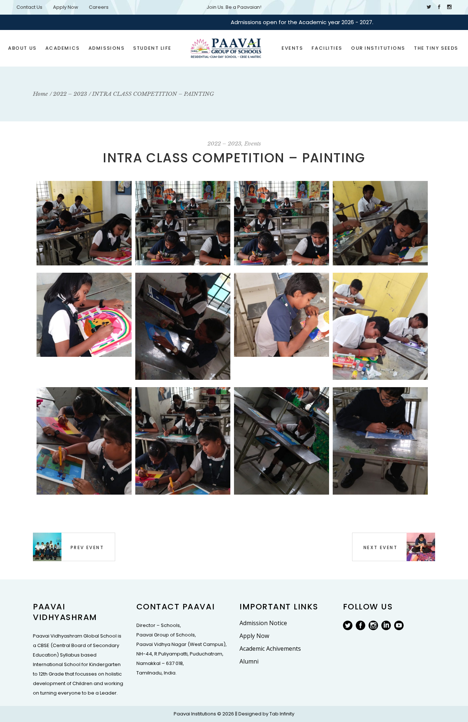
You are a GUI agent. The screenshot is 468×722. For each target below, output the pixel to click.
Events (252, 143)
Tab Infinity (281, 713)
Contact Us (29, 7)
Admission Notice (263, 623)
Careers (99, 7)
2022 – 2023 (224, 143)
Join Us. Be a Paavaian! (234, 7)
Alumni (248, 661)
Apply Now (65, 7)
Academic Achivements (270, 648)
